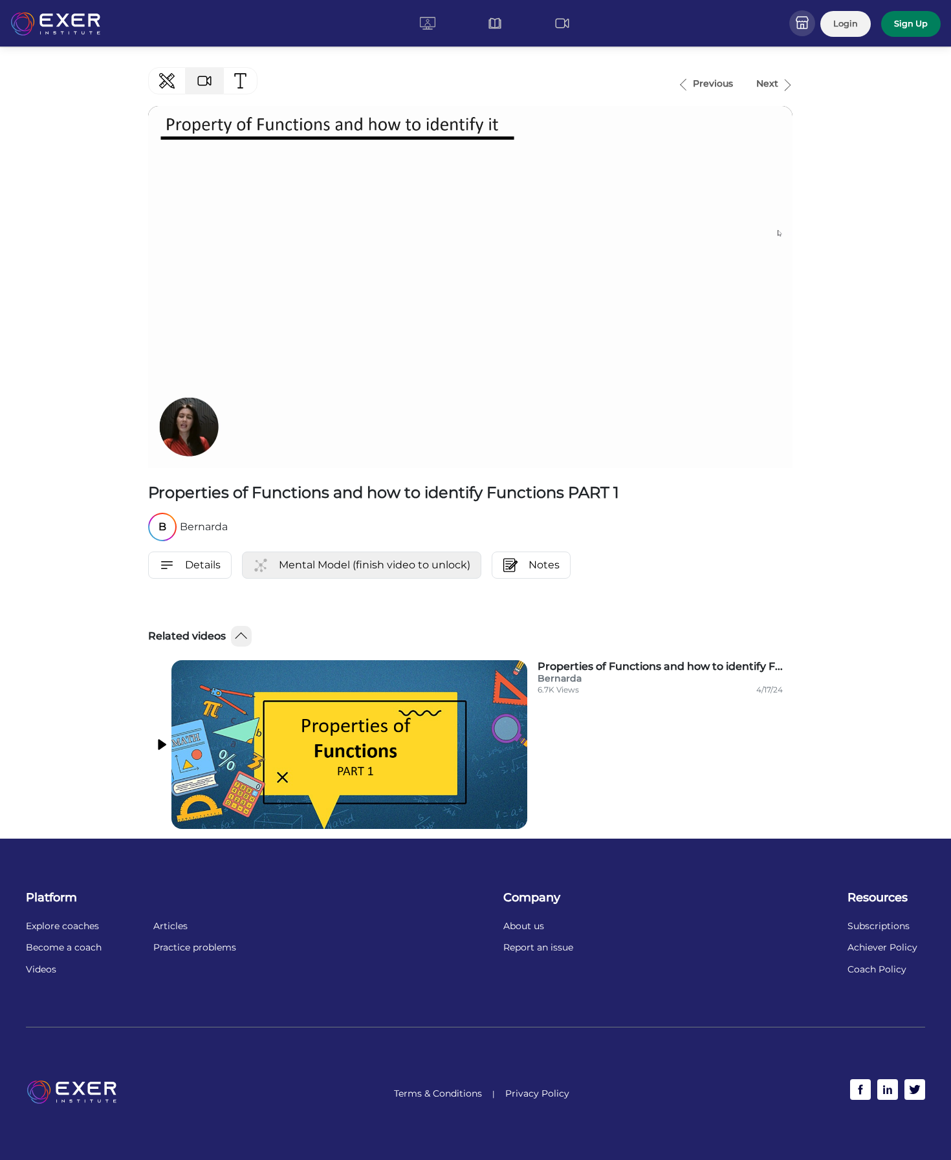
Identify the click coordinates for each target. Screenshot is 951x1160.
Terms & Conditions (438, 1093)
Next (767, 83)
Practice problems (194, 947)
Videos (41, 969)
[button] (427, 23)
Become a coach (64, 947)
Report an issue (538, 947)
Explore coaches (62, 926)
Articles (170, 926)
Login (845, 23)
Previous (713, 83)
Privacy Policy (537, 1093)
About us (523, 926)
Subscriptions (878, 926)
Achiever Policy (882, 947)
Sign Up (911, 23)
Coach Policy (876, 969)
